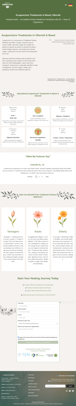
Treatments (31, 380)
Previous (30, 176)
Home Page (31, 374)
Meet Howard (31, 377)
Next (47, 176)
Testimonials (31, 392)
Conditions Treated (32, 383)
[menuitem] (72, 5)
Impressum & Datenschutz (38, 402)
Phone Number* (22, 309)
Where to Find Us (32, 386)
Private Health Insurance (34, 389)
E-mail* (20, 314)
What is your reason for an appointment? (28, 326)
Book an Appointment (33, 395)
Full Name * (21, 303)
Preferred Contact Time (24, 320)
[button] (66, 5)
